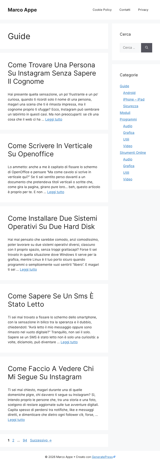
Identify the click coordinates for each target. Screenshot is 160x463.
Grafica (128, 133)
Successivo (41, 440)
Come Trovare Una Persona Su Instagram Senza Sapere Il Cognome (52, 73)
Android (129, 93)
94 (25, 440)
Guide (124, 86)
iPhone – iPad (134, 99)
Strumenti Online (133, 153)
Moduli (125, 113)
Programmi (128, 119)
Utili (126, 139)
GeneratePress (102, 457)
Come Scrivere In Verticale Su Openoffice (50, 149)
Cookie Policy (102, 10)
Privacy (143, 10)
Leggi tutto (53, 119)
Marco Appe (22, 10)
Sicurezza (130, 106)
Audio (127, 126)
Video (127, 146)
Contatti (124, 10)
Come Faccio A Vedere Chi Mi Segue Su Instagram (51, 372)
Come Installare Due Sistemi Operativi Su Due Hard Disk (52, 222)
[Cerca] (146, 47)
